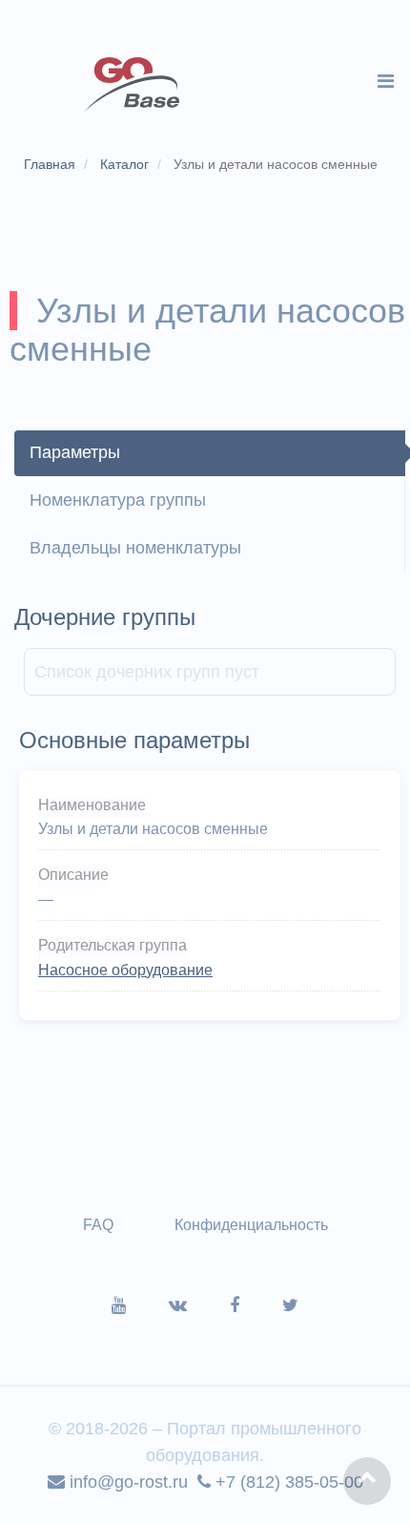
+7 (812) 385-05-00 (287, 1482)
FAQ (98, 1225)
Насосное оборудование (125, 970)
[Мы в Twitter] (290, 1305)
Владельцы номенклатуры (135, 547)
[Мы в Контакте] (199, 1305)
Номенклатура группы (118, 500)
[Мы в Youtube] (140, 1305)
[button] (367, 1481)
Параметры (75, 452)
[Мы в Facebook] (256, 1305)
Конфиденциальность (251, 1225)
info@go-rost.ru (126, 1482)
